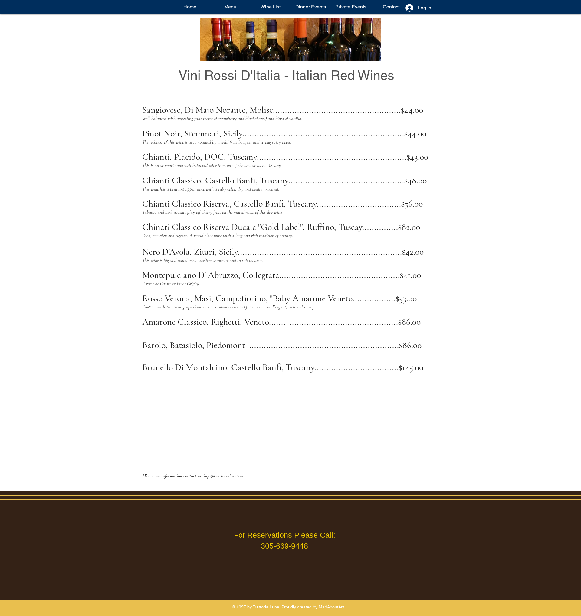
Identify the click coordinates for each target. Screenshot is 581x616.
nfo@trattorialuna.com (225, 476)
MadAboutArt (331, 607)
